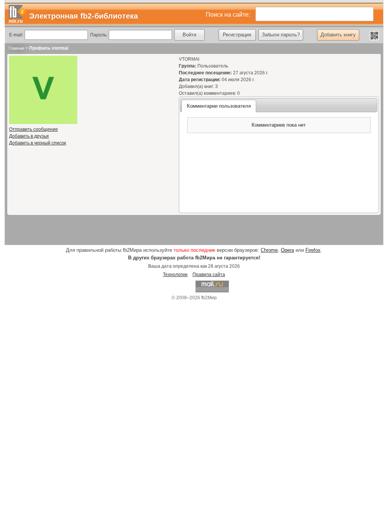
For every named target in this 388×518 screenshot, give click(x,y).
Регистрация (237, 35)
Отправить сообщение (33, 129)
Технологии (175, 274)
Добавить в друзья (29, 136)
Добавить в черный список (37, 143)
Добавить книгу (338, 35)
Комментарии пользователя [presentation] (219, 106)
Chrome (269, 250)
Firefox (313, 250)
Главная (16, 48)
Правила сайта (208, 274)
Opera (287, 250)
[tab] (218, 106)
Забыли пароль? (281, 35)
